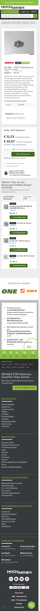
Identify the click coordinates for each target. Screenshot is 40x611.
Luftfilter (5, 414)
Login (23, 12)
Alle (27, 367)
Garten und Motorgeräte (12, 467)
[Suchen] (35, 16)
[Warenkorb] (28, 11)
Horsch (26, 23)
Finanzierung (7, 495)
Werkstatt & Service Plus (12, 483)
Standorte (6, 512)
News (4, 524)
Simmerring (6, 424)
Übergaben (6, 526)
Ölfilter (4, 412)
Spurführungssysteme (11, 493)
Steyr (10, 364)
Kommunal (6, 491)
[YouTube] (22, 579)
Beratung (27, 175)
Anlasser (5, 419)
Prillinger (22, 367)
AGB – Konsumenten (19, 596)
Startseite (6, 23)
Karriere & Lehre (8, 521)
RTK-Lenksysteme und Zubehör (14, 462)
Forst (4, 464)
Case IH (4, 364)
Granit (9, 367)
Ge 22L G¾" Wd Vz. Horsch (20, 241)
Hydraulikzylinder (9, 421)
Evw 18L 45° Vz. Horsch (25, 256)
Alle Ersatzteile (8, 404)
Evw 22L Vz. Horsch (24, 223)
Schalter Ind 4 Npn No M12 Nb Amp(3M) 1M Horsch (21, 207)
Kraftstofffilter (8, 417)
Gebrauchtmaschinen (10, 445)
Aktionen (5, 426)
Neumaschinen (8, 443)
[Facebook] (16, 579)
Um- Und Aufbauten (10, 488)
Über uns (5, 517)
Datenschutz (19, 607)
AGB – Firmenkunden (19, 600)
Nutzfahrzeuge (8, 486)
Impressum (19, 593)
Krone (31, 364)
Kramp (14, 367)
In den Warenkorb (23, 154)
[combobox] (19, 16)
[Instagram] (27, 579)
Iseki (3, 367)
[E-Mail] (11, 579)
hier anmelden (25, 388)
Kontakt (19, 603)
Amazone (23, 364)
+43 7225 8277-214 (16, 175)
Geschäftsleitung (9, 519)
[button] (4, 607)
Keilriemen (6, 407)
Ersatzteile (16, 23)
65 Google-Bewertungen (25, 149)
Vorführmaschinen (9, 448)
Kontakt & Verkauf (9, 514)
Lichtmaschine (8, 409)
